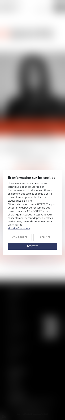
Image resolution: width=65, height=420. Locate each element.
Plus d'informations (19, 228)
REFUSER (45, 237)
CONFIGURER (19, 237)
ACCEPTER (32, 246)
